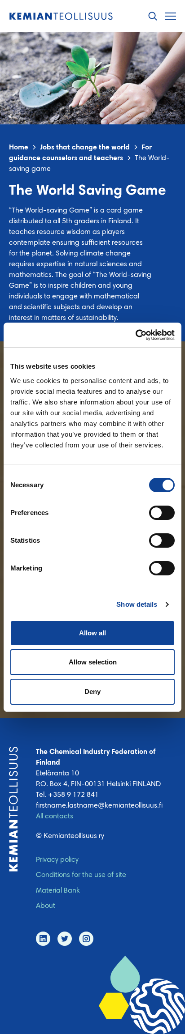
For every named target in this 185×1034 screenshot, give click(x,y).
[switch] (162, 513)
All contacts (54, 816)
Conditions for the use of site (81, 875)
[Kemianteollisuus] (61, 16)
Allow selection (93, 662)
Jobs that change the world (85, 147)
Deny (92, 691)
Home (18, 147)
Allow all (92, 633)
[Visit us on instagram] (86, 939)
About (45, 906)
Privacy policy (57, 860)
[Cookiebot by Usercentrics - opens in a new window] (135, 335)
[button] (153, 16)
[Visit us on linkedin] (43, 939)
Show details (136, 604)
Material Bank (58, 890)
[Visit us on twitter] (64, 939)
